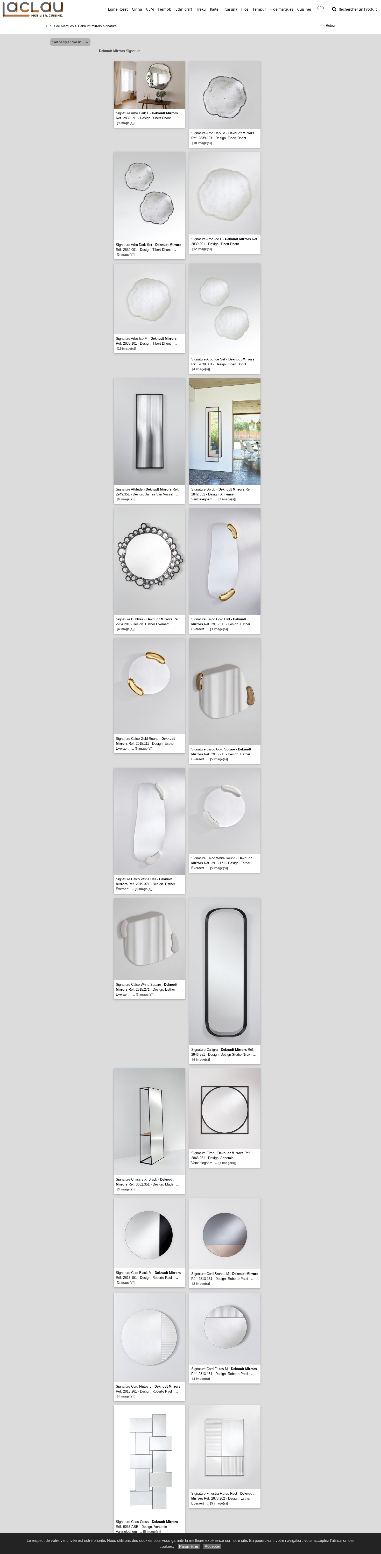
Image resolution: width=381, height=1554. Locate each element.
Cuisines (304, 9)
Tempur (259, 9)
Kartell (215, 9)
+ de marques (281, 9)
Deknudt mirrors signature (97, 26)
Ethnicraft (183, 9)
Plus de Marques (61, 26)
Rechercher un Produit (356, 9)
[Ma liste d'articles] (321, 9)
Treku (201, 9)
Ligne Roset (118, 9)
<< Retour (328, 25)
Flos (244, 9)
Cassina (231, 9)
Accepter (212, 1546)
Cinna (137, 9)
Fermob (164, 9)
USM (150, 9)
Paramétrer (188, 1546)
